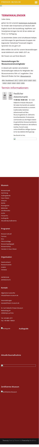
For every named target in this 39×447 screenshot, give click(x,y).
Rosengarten (5, 205)
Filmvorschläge (6, 241)
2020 (30, 80)
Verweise (4, 270)
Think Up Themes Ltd (15, 440)
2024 (13, 83)
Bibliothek (4, 208)
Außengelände (5, 195)
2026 (23, 83)
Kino (2, 239)
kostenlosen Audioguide (27, 23)
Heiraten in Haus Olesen (9, 249)
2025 (18, 83)
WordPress (32, 440)
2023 (9, 83)
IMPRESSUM (5, 277)
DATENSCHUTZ (6, 280)
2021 (34, 80)
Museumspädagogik (7, 244)
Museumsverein (25, 76)
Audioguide (4, 218)
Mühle (3, 203)
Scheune (4, 201)
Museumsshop (6, 246)
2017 (16, 80)
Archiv (3, 213)
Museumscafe (5, 190)
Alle (3, 80)
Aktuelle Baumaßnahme (9, 221)
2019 (25, 80)
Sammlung (4, 193)
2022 (4, 83)
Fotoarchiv (4, 216)
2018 (21, 80)
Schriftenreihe (5, 211)
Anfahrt (3, 267)
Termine (3, 236)
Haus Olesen (5, 198)
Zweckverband (5, 262)
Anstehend (10, 80)
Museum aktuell (6, 234)
